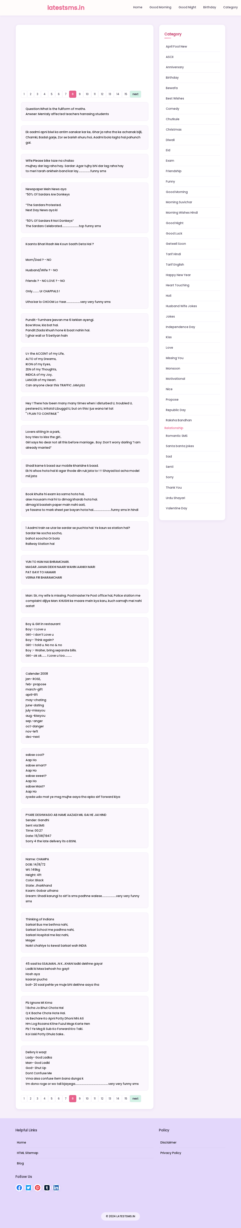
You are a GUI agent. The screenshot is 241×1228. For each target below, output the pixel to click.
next (135, 94)
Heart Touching (177, 285)
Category (230, 7)
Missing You (174, 358)
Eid (168, 150)
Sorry (170, 477)
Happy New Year (178, 275)
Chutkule (172, 119)
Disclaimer (168, 1142)
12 (102, 94)
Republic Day (176, 410)
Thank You (174, 487)
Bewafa (172, 88)
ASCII (169, 57)
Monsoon (173, 368)
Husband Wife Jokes (181, 306)
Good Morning (160, 7)
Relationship (173, 428)
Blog (20, 1163)
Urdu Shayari (175, 498)
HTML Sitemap (27, 1153)
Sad (169, 456)
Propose (172, 399)
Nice (169, 389)
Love (169, 347)
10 (87, 94)
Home (137, 7)
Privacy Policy (170, 1153)
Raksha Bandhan (179, 420)
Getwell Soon (176, 244)
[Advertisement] (84, 54)
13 (110, 94)
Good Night (187, 7)
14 (117, 94)
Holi (168, 296)
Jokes (170, 316)
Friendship (174, 171)
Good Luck (174, 233)
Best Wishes (175, 98)
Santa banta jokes (180, 446)
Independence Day (180, 327)
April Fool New (176, 46)
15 (126, 94)
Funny (170, 181)
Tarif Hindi (173, 254)
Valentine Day (176, 508)
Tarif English (175, 264)
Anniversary (175, 67)
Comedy (172, 109)
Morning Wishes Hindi (182, 212)
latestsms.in (66, 7)
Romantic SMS (177, 436)
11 (95, 94)
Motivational (175, 379)
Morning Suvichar (179, 202)
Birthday (209, 7)
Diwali (170, 140)
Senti (169, 467)
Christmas (174, 129)
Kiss (169, 337)
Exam (170, 161)
